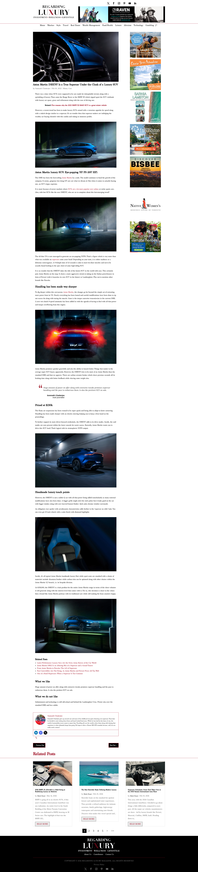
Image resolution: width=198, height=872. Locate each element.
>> (112, 830)
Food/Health (107, 25)
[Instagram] (41, 733)
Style (58, 25)
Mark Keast (41, 796)
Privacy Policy (99, 864)
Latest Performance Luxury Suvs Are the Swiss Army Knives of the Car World (66, 663)
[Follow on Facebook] (113, 3)
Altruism (127, 25)
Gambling (150, 25)
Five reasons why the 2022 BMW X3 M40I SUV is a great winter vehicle (79, 105)
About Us (87, 854)
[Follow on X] (108, 3)
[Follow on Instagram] (119, 3)
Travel (65, 25)
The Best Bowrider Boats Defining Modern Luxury (98, 790)
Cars (70, 88)
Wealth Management (91, 25)
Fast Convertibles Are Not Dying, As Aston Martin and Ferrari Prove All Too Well (68, 671)
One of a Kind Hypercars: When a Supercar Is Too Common (60, 673)
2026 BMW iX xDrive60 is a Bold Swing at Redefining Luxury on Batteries (50, 791)
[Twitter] (45, 733)
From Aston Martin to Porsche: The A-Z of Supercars (57, 668)
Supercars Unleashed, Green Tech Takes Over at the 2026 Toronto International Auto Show (144, 791)
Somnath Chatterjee (42, 88)
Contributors (98, 854)
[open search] (156, 25)
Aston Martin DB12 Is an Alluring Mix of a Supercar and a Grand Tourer (65, 665)
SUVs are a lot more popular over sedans (83, 189)
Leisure (118, 25)
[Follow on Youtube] (129, 3)
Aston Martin (67, 178)
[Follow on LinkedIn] (135, 3)
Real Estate (75, 25)
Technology (138, 25)
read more (42, 824)
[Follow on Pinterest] (124, 3)
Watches (50, 25)
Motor (42, 25)
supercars (55, 259)
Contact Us (109, 854)
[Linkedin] (36, 733)
